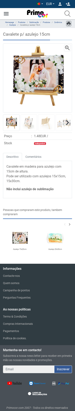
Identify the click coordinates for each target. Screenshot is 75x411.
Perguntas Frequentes (17, 297)
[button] (40, 4)
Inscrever (63, 369)
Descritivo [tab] (12, 156)
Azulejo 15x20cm (20, 249)
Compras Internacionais (18, 323)
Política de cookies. (15, 338)
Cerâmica (58, 22)
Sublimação (34, 22)
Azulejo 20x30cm (55, 249)
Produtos (21, 22)
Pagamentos (11, 331)
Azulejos (12, 25)
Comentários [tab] (33, 156)
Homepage (9, 22)
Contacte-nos (11, 275)
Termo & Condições (15, 316)
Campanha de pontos (16, 290)
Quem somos (11, 283)
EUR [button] (49, 4)
